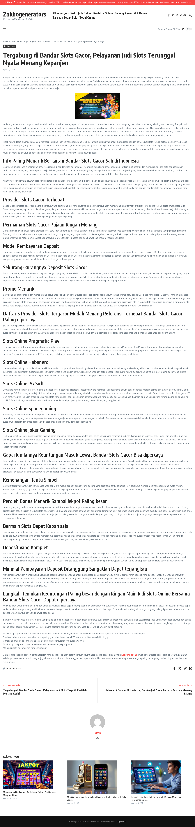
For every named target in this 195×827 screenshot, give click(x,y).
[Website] (97, 738)
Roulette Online (103, 13)
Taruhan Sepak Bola (65, 17)
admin (97, 732)
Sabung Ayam (123, 13)
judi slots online (129, 654)
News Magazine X (118, 821)
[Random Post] (183, 29)
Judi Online (85, 13)
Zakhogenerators (24, 14)
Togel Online (87, 17)
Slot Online (140, 13)
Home (6, 41)
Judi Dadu (70, 13)
